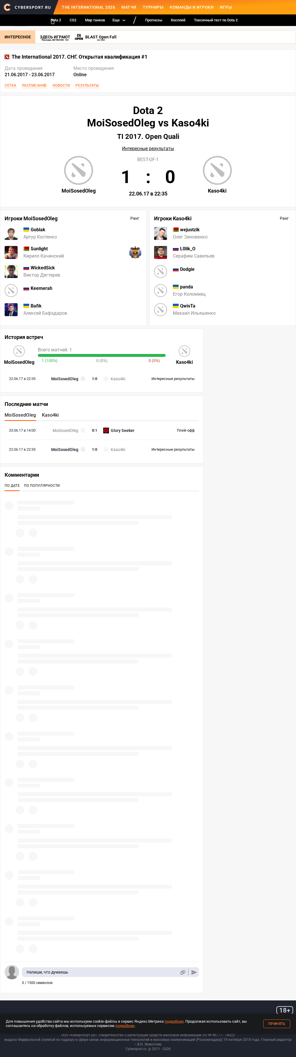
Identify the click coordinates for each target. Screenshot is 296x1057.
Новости (61, 85)
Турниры (153, 7)
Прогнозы (153, 20)
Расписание (34, 85)
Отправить (194, 972)
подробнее (174, 1021)
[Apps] (52, 21)
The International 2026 (88, 7)
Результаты (87, 85)
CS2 (73, 20)
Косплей (178, 20)
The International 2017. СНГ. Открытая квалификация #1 (79, 57)
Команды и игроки (192, 7)
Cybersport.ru (136, 1049)
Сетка (10, 85)
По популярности (42, 486)
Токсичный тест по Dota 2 (216, 20)
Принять (277, 1024)
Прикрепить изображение (182, 972)
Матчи (128, 7)
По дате (12, 486)
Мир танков (95, 20)
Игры (226, 7)
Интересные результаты (148, 148)
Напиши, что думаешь (47, 972)
